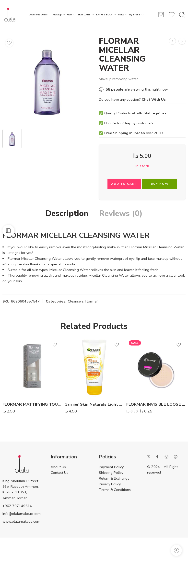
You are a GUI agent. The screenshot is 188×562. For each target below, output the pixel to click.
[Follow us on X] (149, 456)
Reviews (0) (120, 213)
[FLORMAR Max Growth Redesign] (172, 41)
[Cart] (161, 14)
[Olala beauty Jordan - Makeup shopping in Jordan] (9, 14)
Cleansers (76, 301)
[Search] (182, 14)
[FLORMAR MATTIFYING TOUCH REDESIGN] (32, 367)
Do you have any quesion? (132, 99)
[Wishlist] (9, 43)
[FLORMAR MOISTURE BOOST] (182, 41)
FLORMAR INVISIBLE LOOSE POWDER (156, 404)
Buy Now (160, 184)
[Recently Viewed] (176, 550)
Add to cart (124, 184)
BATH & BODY (104, 14)
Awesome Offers (38, 14)
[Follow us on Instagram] (166, 456)
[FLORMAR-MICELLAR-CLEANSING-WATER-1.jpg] (47, 81)
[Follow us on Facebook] (157, 457)
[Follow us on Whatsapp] (176, 457)
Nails (121, 14)
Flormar (91, 301)
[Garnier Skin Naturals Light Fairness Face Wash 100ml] (94, 367)
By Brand (134, 14)
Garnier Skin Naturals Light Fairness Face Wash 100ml (94, 404)
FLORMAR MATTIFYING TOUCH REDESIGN (32, 404)
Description (67, 213)
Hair (69, 14)
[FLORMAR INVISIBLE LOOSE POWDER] (156, 367)
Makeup (57, 14)
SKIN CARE (84, 14)
